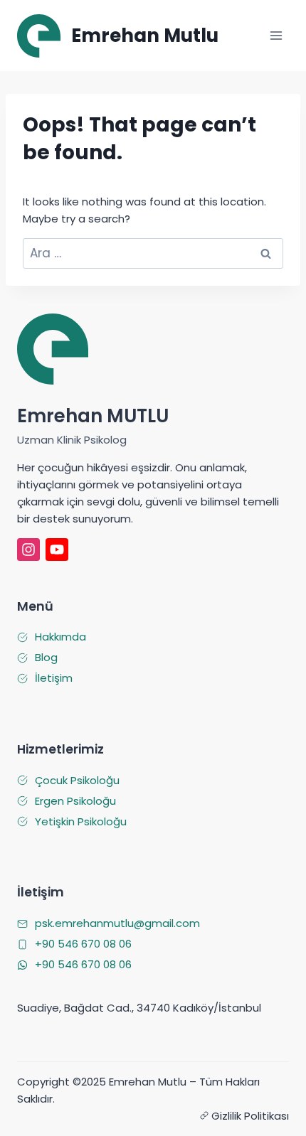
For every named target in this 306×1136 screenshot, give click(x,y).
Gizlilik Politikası (250, 1115)
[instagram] (28, 549)
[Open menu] (276, 35)
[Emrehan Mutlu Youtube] (57, 549)
